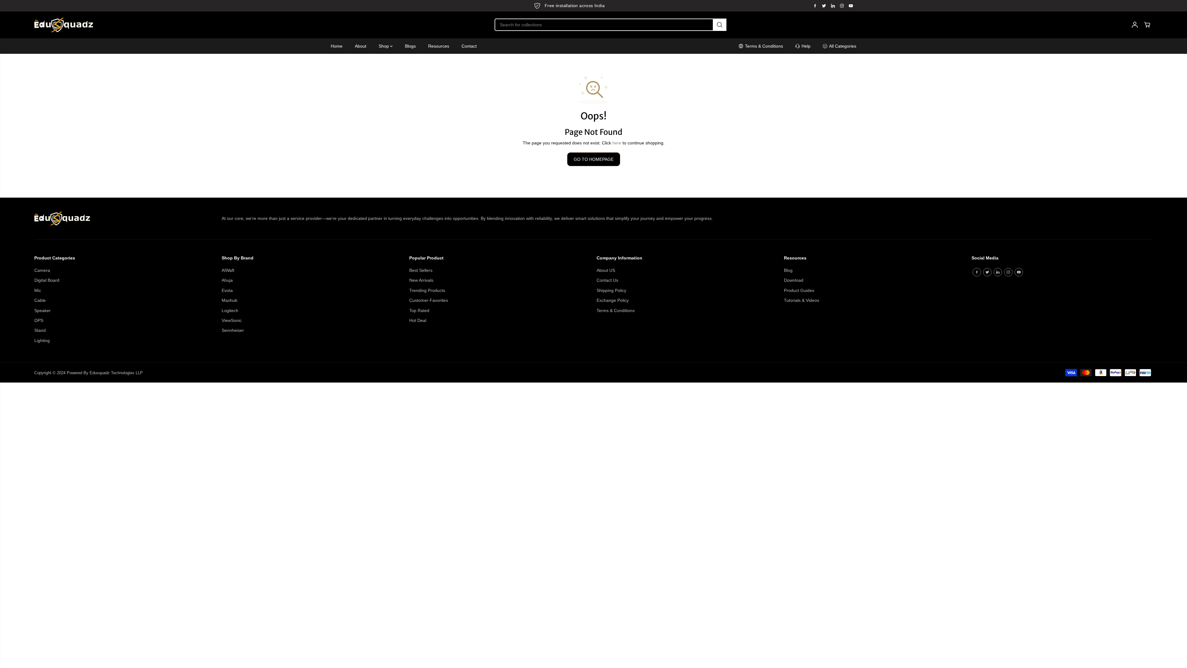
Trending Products (427, 290)
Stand (40, 330)
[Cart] (1147, 24)
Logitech (230, 310)
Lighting (42, 340)
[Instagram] (842, 5)
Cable (40, 300)
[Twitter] (824, 5)
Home (336, 46)
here (616, 142)
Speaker (42, 310)
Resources (438, 46)
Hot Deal (417, 320)
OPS (38, 320)
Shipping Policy (611, 290)
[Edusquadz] (63, 25)
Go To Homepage (594, 159)
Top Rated (419, 310)
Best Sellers (420, 270)
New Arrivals (421, 280)
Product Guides (799, 290)
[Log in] (1134, 24)
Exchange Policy (613, 300)
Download (793, 280)
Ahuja (227, 280)
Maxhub (229, 300)
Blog (788, 270)
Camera (42, 270)
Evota (227, 290)
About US (606, 270)
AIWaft (228, 270)
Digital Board (46, 280)
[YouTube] (851, 5)
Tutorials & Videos (801, 300)
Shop (384, 46)
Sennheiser (233, 330)
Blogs (410, 46)
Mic (37, 290)
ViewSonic (232, 320)
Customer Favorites (428, 300)
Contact (469, 46)
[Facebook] (815, 5)
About (360, 46)
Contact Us (607, 280)
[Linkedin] (833, 5)
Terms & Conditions (616, 310)
